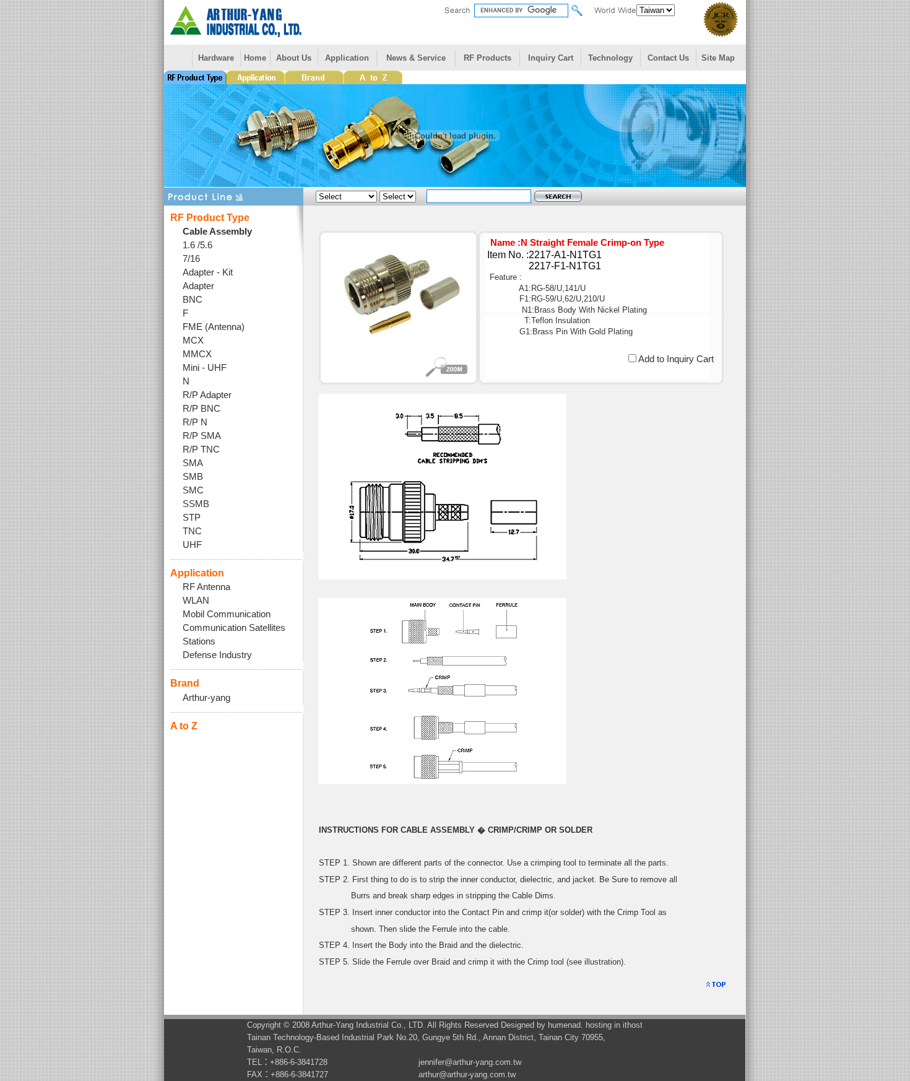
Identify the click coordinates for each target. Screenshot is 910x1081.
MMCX (197, 354)
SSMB (196, 504)
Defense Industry (217, 655)
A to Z (183, 726)
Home (255, 58)
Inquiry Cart (550, 58)
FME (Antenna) (214, 327)
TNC (192, 531)
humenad (564, 1025)
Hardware (216, 58)
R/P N (195, 422)
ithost (633, 1025)
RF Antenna (206, 587)
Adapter (198, 286)
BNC (192, 300)
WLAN (196, 601)
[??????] (442, 576)
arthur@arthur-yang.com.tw (467, 1074)
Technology (610, 58)
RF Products (487, 58)
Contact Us (668, 58)
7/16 (191, 259)
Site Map (718, 58)
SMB (193, 477)
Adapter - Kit (208, 272)
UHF (192, 545)
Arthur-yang (206, 698)
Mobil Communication (227, 614)
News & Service (416, 58)
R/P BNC (201, 409)
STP (192, 518)
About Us (293, 58)
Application (347, 58)
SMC (193, 490)
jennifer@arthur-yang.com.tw (469, 1062)
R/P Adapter (207, 395)
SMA (193, 463)
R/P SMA (202, 436)
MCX (193, 340)
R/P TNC (201, 449)
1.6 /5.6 (197, 245)
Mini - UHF (205, 368)
